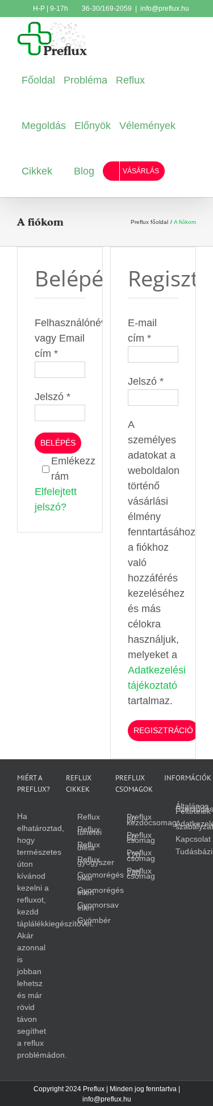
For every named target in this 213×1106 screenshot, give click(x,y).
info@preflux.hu (164, 9)
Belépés (58, 442)
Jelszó (52, 396)
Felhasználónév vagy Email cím (70, 338)
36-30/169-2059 (106, 9)
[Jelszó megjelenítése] (71, 413)
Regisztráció (163, 730)
